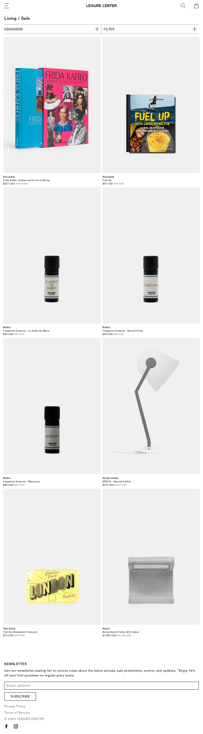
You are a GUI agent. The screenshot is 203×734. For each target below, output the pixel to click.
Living (10, 18)
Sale (25, 18)
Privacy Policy (14, 706)
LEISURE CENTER (30, 718)
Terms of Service (17, 712)
